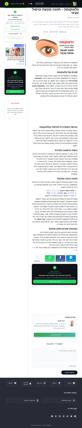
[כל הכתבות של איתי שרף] (71, 323)
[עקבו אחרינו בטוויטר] (71, 416)
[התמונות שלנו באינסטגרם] (59, 416)
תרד (57, 191)
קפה (64, 209)
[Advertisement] (54, 111)
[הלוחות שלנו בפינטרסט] (52, 416)
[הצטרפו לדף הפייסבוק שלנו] (55, 416)
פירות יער (70, 193)
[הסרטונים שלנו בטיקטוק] (67, 416)
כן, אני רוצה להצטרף (54, 281)
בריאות (17, 108)
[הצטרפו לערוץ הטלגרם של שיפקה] (75, 416)
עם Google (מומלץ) (14, 33)
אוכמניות (53, 193)
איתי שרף (61, 32)
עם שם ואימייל (14, 29)
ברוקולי (48, 191)
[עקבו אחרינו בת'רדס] (63, 416)
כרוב (53, 191)
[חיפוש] (6, 4)
